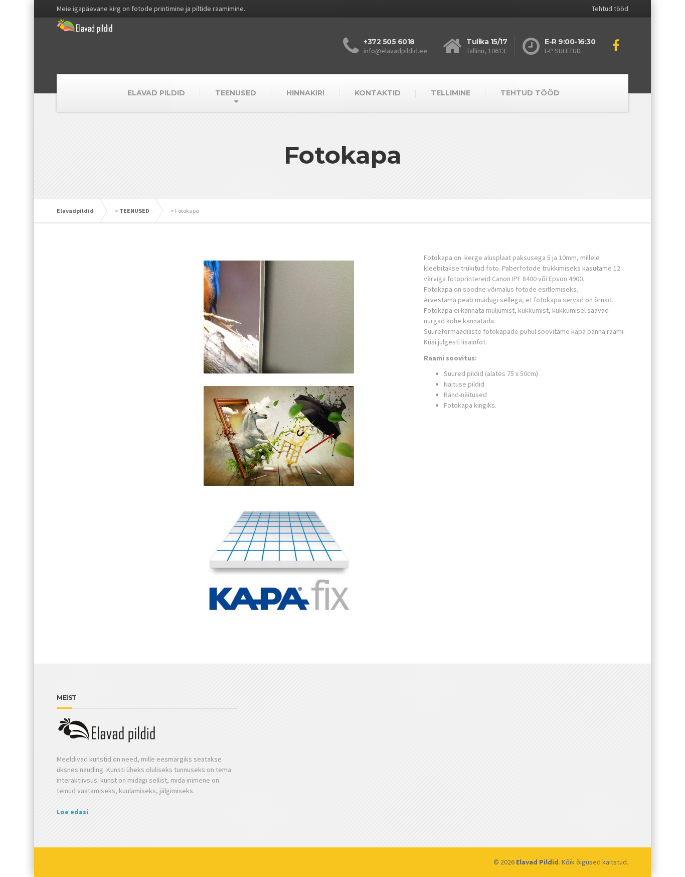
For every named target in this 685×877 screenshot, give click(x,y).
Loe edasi (72, 811)
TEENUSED (235, 92)
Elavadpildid (75, 210)
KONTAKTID (378, 92)
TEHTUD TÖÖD (530, 92)
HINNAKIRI (305, 92)
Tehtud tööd (610, 8)
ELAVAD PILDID (156, 92)
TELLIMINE (450, 92)
